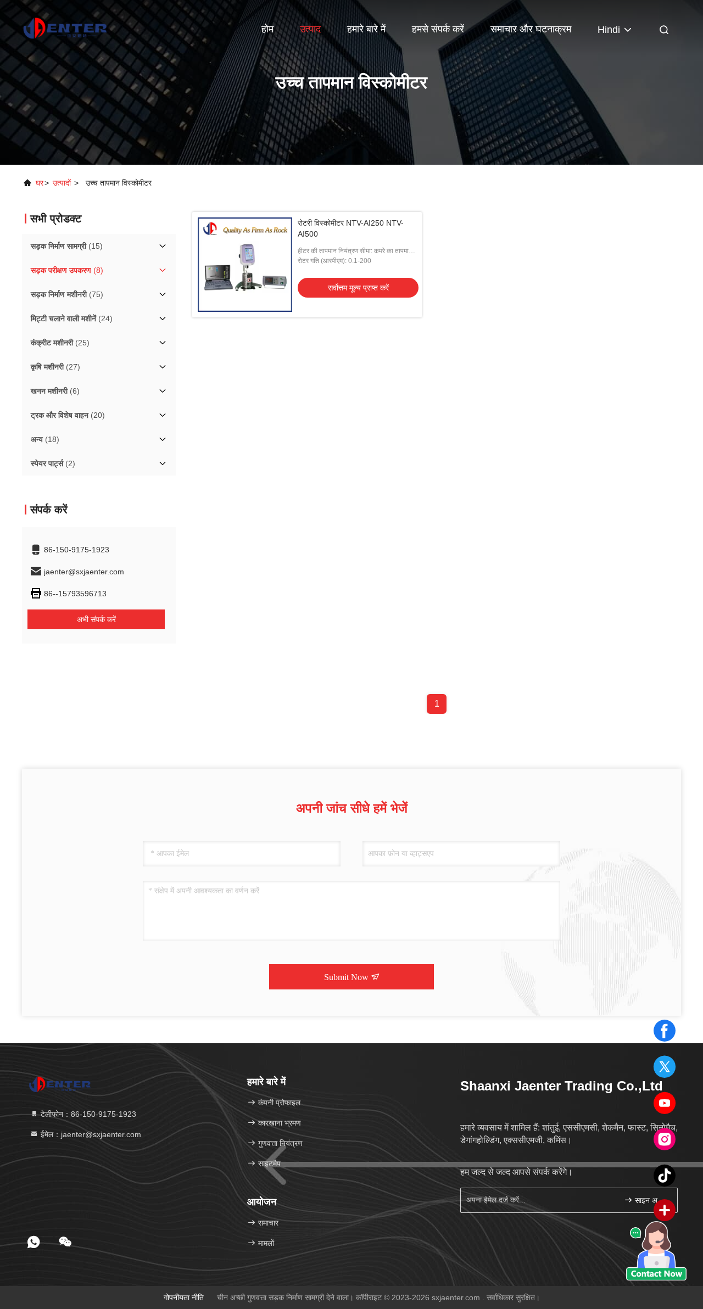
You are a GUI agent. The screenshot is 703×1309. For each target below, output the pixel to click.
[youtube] (664, 1103)
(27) (55, 366)
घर (39, 182)
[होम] (66, 27)
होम (267, 29)
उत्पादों (62, 182)
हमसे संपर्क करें (438, 29)
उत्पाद (310, 29)
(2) (53, 463)
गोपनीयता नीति (184, 1297)
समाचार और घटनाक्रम (530, 29)
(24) (72, 318)
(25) (60, 342)
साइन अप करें (650, 1200)
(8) (67, 270)
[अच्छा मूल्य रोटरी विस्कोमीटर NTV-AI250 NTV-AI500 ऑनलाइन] (245, 264)
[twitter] (664, 1066)
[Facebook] (664, 1030)
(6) (55, 391)
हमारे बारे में (366, 29)
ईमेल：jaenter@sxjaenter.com (89, 1134)
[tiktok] (664, 1175)
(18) (45, 439)
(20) (68, 415)
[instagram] (664, 1139)
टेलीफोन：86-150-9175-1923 (87, 1114)
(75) (67, 294)
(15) (67, 246)
